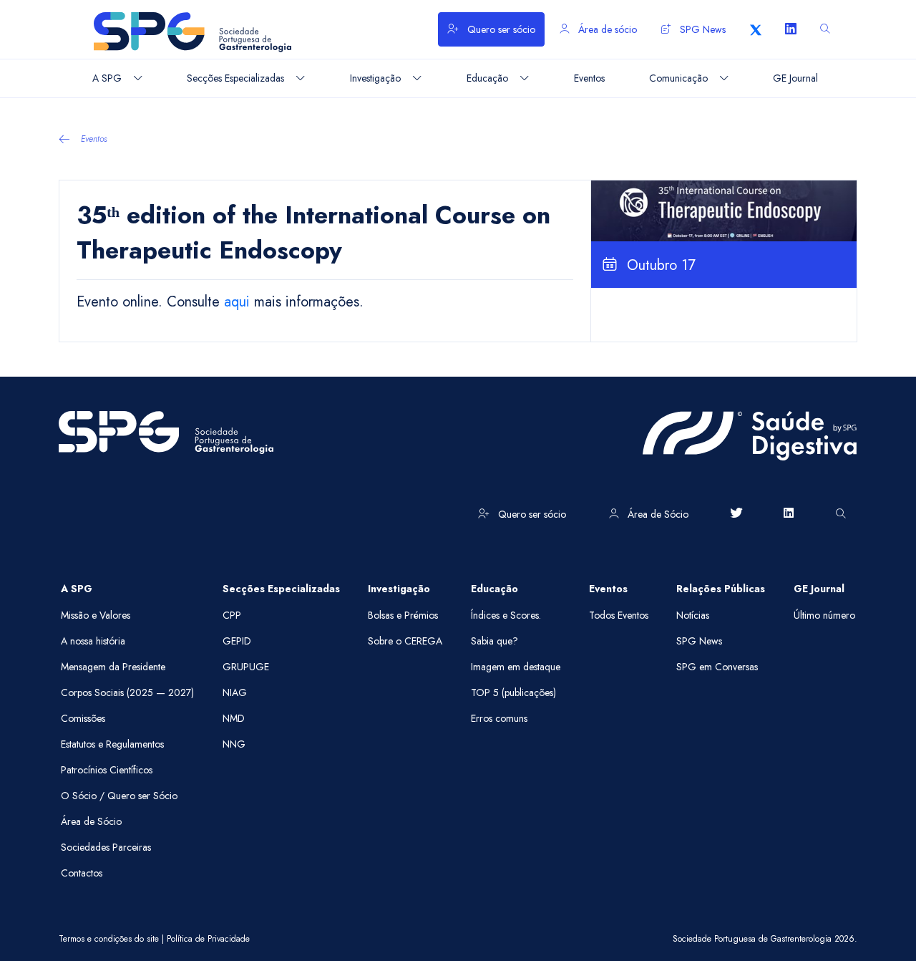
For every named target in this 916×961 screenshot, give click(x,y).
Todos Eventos (618, 615)
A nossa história (93, 641)
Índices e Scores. (506, 615)
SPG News (701, 29)
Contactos (81, 873)
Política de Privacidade (208, 938)
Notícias (692, 615)
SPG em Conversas (717, 667)
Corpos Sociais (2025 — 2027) (127, 692)
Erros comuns (499, 718)
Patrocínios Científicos (106, 770)
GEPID (237, 641)
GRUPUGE (246, 667)
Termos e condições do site (109, 938)
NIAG (235, 692)
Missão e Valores (95, 615)
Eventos (94, 138)
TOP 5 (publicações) (513, 692)
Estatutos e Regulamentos (112, 744)
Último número (824, 615)
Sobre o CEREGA (405, 641)
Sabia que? (494, 641)
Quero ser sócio (499, 29)
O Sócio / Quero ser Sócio (119, 795)
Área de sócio (606, 29)
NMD (234, 718)
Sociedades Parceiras (106, 847)
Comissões (83, 718)
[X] (756, 29)
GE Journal (819, 588)
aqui (237, 301)
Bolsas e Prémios (403, 615)
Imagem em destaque (515, 667)
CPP (232, 615)
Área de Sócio (656, 514)
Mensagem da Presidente (113, 667)
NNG (234, 744)
